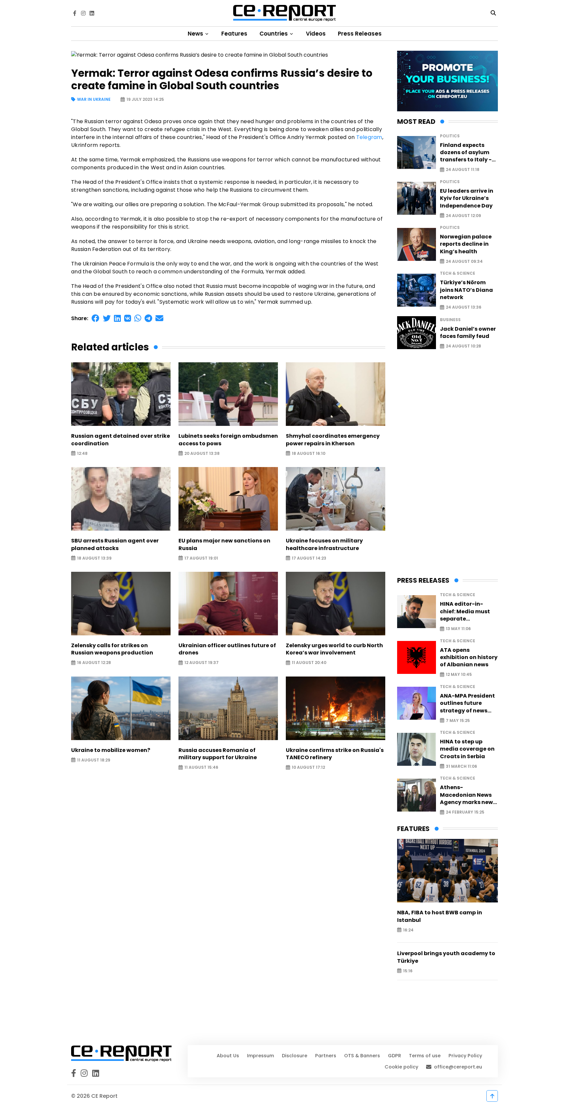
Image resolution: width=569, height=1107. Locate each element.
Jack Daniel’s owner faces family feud (468, 332)
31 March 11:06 (461, 766)
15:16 (408, 970)
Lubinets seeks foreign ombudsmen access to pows (228, 439)
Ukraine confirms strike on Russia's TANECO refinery (335, 754)
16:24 (408, 929)
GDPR (394, 1055)
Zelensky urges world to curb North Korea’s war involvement (334, 649)
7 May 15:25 (458, 720)
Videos (316, 34)
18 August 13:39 (94, 558)
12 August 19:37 (201, 662)
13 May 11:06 (458, 628)
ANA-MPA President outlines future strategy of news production (467, 703)
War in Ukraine (94, 99)
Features (234, 34)
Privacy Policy (465, 1055)
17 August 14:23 (309, 558)
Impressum (260, 1055)
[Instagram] (83, 13)
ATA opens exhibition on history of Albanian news (469, 658)
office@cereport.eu (458, 1067)
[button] (95, 318)
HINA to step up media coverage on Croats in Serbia (467, 749)
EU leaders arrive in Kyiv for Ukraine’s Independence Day (466, 198)
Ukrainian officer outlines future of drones (227, 649)
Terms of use (425, 1055)
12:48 (82, 453)
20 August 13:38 (202, 453)
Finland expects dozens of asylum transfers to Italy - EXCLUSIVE (466, 153)
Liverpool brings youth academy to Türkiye (446, 957)
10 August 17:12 (308, 767)
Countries (274, 34)
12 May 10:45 (459, 674)
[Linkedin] (91, 13)
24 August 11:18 (462, 169)
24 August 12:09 (463, 215)
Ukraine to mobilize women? (110, 750)
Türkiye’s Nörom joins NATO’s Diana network (466, 290)
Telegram (369, 137)
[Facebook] (74, 13)
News (196, 34)
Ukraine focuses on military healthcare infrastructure (324, 544)
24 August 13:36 (463, 307)
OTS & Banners (362, 1055)
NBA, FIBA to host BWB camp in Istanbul (439, 916)
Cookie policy (401, 1067)
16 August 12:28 (94, 662)
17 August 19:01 (201, 558)
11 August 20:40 (309, 662)
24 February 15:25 (465, 812)
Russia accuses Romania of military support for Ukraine (217, 754)
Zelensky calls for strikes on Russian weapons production (112, 649)
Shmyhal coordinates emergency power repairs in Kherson (333, 439)
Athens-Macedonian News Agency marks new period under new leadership (466, 795)
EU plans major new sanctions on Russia (224, 544)
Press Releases (360, 34)
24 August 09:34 (464, 261)
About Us (228, 1055)
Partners (325, 1055)
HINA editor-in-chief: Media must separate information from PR (468, 611)
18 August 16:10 (308, 453)
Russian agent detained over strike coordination (120, 439)
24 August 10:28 (463, 346)
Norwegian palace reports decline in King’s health (466, 244)
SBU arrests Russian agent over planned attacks (115, 544)
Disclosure (294, 1055)
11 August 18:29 (93, 760)
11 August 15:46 (201, 767)
